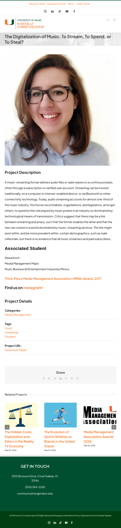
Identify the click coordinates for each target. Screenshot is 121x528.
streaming (11, 332)
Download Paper (16, 350)
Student (10, 336)
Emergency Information (63, 515)
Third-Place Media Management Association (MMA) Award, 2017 (53, 278)
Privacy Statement (82, 515)
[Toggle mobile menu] (114, 19)
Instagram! (33, 287)
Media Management (18, 314)
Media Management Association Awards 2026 (99, 436)
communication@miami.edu (35, 493)
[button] (7, 427)
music (9, 328)
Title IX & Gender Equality (101, 515)
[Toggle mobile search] (108, 19)
